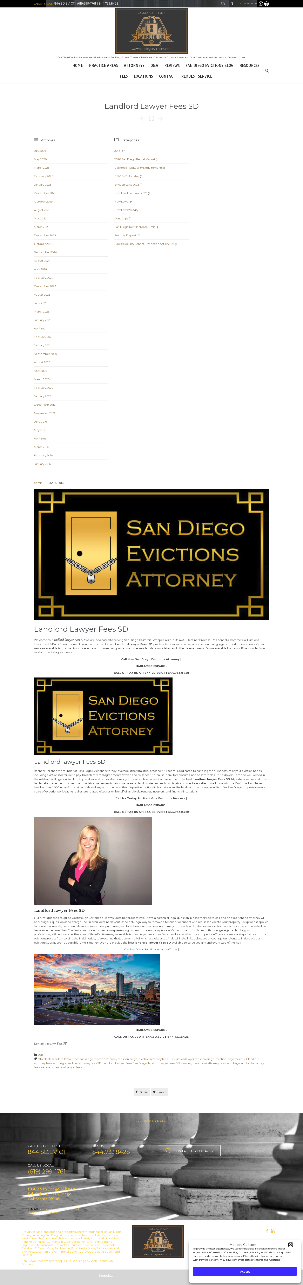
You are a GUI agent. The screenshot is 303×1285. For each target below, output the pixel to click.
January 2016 (42, 463)
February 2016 (43, 455)
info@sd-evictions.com (56, 1209)
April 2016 (40, 438)
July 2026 (40, 150)
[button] (291, 1245)
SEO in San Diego (74, 1260)
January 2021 (42, 345)
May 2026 (40, 159)
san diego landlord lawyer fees (61, 1067)
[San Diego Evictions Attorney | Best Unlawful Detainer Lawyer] (151, 31)
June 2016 (40, 421)
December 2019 (44, 404)
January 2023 (42, 320)
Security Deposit (125, 235)
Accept (245, 1271)
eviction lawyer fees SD (231, 1059)
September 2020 (45, 353)
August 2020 (42, 362)
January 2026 (42, 184)
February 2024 (43, 277)
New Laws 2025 (124, 210)
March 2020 (42, 379)
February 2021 (43, 337)
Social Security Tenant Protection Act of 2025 (144, 243)
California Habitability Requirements (138, 167)
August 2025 (42, 210)
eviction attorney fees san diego (115, 1059)
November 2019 (44, 413)
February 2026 (43, 176)
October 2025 (43, 201)
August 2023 (42, 294)
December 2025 (45, 193)
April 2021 (40, 328)
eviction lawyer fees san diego (194, 1059)
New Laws (121, 201)
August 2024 (42, 260)
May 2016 (40, 430)
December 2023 (45, 286)
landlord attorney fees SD (84, 1063)
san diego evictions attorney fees (203, 1063)
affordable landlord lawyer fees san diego (65, 1059)
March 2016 (41, 447)
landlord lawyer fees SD (164, 1063)
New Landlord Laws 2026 (130, 193)
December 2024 (45, 235)
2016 (117, 150)
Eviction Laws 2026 (126, 184)
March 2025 (41, 227)
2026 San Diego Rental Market (134, 159)
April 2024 (40, 269)
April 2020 (40, 370)
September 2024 (45, 252)
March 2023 (41, 311)
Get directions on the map (53, 1210)
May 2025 (40, 218)
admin (38, 482)
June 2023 (40, 303)
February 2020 (43, 387)
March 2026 (41, 167)
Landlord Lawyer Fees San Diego (125, 1063)
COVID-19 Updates (126, 176)
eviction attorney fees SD (156, 1059)
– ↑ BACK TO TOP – (151, 1121)
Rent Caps (121, 218)
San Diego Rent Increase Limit (134, 227)
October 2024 (43, 243)
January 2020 (43, 396)
